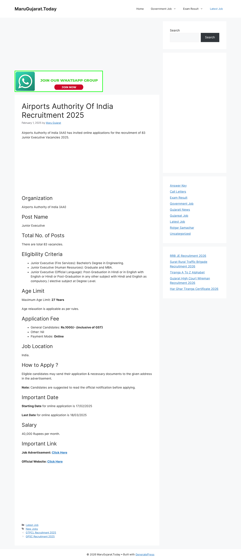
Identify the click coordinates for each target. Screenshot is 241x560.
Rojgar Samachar (182, 227)
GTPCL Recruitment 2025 (41, 532)
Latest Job (216, 8)
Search (175, 30)
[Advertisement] (87, 46)
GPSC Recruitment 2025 (40, 536)
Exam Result (190, 8)
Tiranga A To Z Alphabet (187, 272)
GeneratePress (144, 554)
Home (140, 8)
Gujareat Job (179, 215)
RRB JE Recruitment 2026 (188, 256)
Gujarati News (180, 209)
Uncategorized (180, 233)
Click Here (59, 452)
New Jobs (32, 528)
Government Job (161, 8)
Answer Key (178, 185)
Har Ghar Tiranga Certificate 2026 (194, 289)
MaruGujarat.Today (36, 8)
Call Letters (178, 191)
